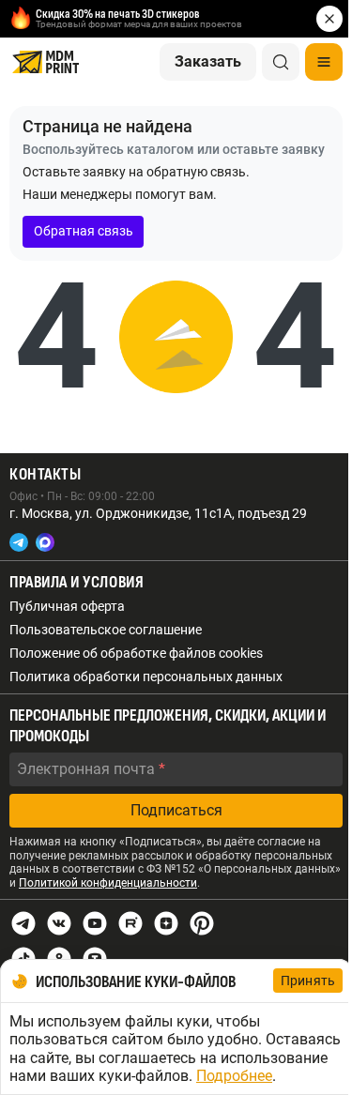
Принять (308, 980)
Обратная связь (83, 230)
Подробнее (234, 1076)
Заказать (208, 61)
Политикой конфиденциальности (108, 883)
